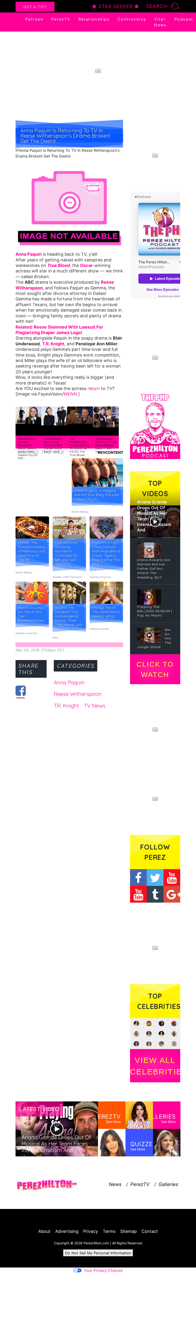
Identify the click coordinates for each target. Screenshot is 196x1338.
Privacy (90, 1231)
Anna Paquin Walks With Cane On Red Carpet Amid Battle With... (53, 445)
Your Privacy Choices (103, 1270)
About (44, 1231)
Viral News (160, 22)
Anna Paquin (69, 682)
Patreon (34, 19)
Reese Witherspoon (78, 694)
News (115, 1184)
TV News (94, 705)
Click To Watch (155, 669)
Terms (109, 1231)
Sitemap (128, 1231)
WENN (70, 393)
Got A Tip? (35, 7)
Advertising (66, 1231)
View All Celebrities (155, 1066)
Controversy (132, 19)
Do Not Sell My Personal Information (98, 1253)
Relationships (94, 19)
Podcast (183, 19)
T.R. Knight (66, 705)
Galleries (168, 1184)
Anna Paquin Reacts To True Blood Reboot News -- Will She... (105, 445)
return (93, 388)
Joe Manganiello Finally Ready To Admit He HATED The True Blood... (79, 447)
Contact (150, 1231)
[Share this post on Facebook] (21, 690)
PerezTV (61, 19)
